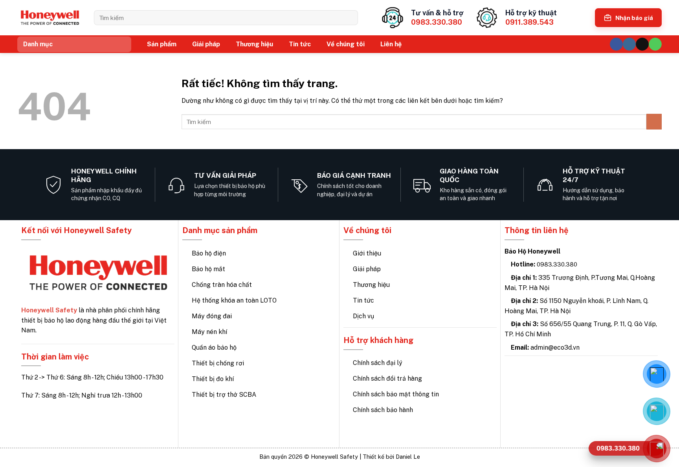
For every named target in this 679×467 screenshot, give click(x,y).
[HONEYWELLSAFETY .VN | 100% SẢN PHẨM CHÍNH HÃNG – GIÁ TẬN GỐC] (49, 18)
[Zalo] (656, 411)
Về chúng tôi (346, 44)
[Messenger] (656, 374)
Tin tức (300, 44)
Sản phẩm (161, 44)
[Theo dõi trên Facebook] (616, 44)
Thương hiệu (254, 44)
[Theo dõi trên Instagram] (629, 44)
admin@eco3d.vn (555, 347)
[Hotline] (656, 449)
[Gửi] (349, 17)
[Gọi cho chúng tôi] (655, 44)
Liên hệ (391, 44)
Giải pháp (206, 44)
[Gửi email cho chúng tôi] (642, 44)
